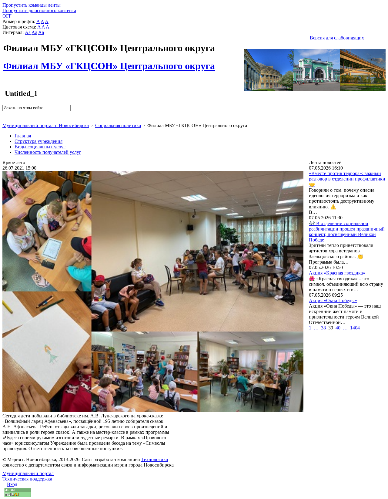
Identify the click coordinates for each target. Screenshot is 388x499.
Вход (12, 484)
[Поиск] (4, 114)
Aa (28, 32)
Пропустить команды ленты (31, 5)
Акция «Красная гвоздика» (337, 272)
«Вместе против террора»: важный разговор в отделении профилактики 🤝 (347, 179)
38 (323, 327)
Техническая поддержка (27, 478)
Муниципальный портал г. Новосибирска (45, 125)
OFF (7, 16)
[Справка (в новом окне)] (5, 119)
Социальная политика (118, 125)
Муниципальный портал (28, 473)
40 (338, 327)
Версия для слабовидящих (337, 37)
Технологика (154, 459)
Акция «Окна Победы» (333, 300)
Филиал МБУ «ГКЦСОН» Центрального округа (109, 62)
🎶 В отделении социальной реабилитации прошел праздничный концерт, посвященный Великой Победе (347, 231)
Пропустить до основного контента (39, 10)
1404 (355, 327)
